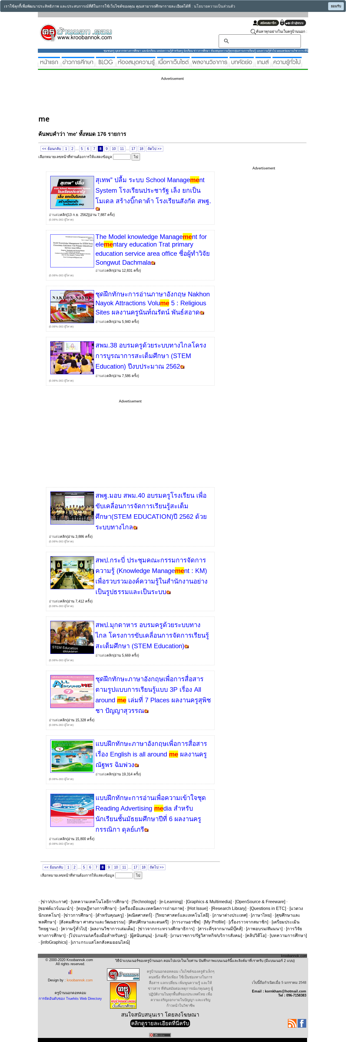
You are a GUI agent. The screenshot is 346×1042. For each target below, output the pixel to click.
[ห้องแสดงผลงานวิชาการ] (209, 65)
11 (122, 149)
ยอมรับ (336, 6)
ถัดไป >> (155, 149)
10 (114, 149)
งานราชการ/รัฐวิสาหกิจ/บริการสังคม (206, 935)
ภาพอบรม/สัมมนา (264, 928)
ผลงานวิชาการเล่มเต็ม (112, 928)
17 (133, 149)
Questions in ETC (268, 908)
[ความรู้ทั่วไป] (287, 65)
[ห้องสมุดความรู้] (136, 65)
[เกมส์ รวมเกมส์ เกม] (263, 65)
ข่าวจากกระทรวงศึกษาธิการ (166, 928)
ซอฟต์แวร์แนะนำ (55, 908)
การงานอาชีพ (186, 922)
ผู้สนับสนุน (141, 935)
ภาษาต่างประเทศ (230, 915)
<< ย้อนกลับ (51, 149)
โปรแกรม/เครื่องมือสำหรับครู (97, 935)
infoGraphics (54, 942)
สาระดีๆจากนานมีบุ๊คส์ (220, 928)
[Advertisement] (136, 97)
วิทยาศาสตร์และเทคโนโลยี (182, 915)
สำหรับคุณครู (109, 915)
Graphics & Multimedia (209, 901)
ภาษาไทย (261, 915)
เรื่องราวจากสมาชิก (248, 922)
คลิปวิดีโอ (256, 935)
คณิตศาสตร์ (139, 915)
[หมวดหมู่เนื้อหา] (173, 65)
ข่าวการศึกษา (78, 915)
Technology (144, 901)
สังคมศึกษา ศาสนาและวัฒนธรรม (92, 922)
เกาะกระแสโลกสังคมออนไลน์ (100, 942)
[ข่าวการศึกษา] (78, 65)
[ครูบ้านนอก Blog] (105, 65)
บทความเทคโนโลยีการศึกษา (99, 901)
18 (141, 149)
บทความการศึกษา (288, 935)
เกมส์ (161, 935)
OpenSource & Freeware (260, 901)
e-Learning (171, 901)
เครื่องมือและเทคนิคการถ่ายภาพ (152, 908)
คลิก (63, 215)
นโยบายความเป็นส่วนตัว (214, 6)
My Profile (214, 922)
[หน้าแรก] (49, 65)
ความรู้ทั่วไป (74, 928)
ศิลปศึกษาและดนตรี (148, 922)
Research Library (228, 908)
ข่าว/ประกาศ (54, 901)
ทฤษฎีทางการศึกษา (96, 908)
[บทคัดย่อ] (241, 65)
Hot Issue (197, 908)
